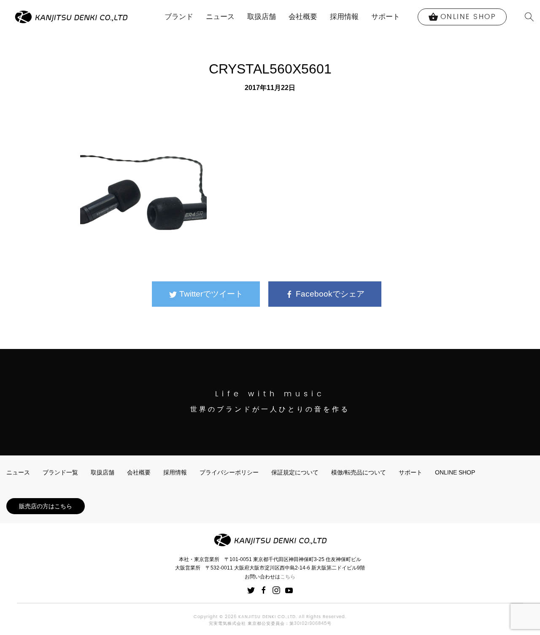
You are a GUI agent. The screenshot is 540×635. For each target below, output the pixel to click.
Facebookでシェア (329, 293)
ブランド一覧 (60, 472)
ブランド (179, 17)
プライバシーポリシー (229, 472)
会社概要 (303, 17)
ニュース (220, 17)
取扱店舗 (261, 17)
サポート (385, 17)
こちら (287, 577)
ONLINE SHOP (455, 472)
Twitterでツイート (210, 293)
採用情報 (344, 17)
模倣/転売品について (358, 472)
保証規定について (295, 472)
